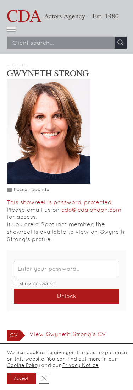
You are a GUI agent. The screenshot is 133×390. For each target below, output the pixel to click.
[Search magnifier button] (121, 43)
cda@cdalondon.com (91, 209)
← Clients (17, 65)
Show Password (36, 283)
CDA (24, 15)
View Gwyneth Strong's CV (67, 334)
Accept (21, 378)
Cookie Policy (23, 365)
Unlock (66, 296)
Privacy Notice (80, 365)
